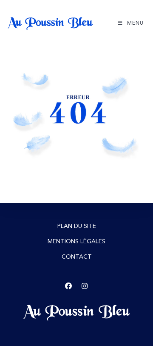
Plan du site (76, 226)
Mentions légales (76, 242)
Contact (77, 257)
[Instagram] (84, 286)
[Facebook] (68, 286)
